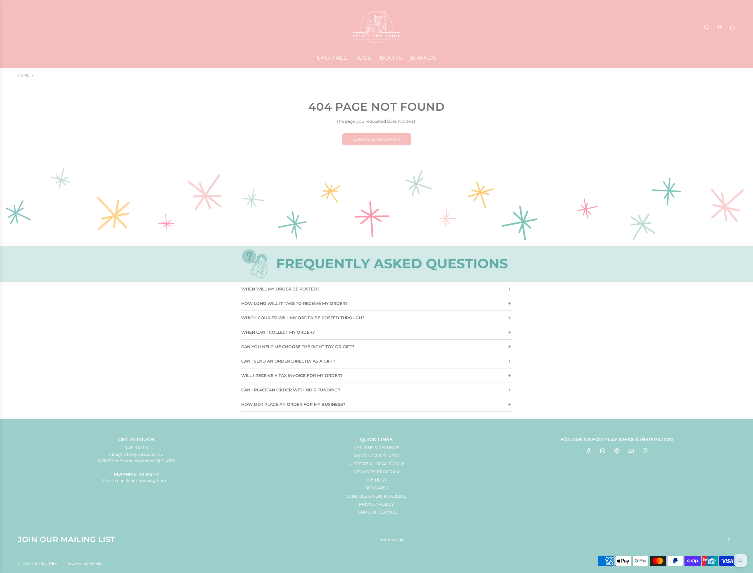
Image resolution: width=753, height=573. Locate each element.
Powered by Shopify (84, 564)
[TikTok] (645, 450)
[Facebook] (588, 450)
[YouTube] (630, 450)
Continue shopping (376, 139)
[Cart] (732, 27)
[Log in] (719, 27)
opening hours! (154, 480)
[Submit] (728, 539)
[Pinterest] (616, 450)
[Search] (706, 27)
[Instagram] (602, 450)
